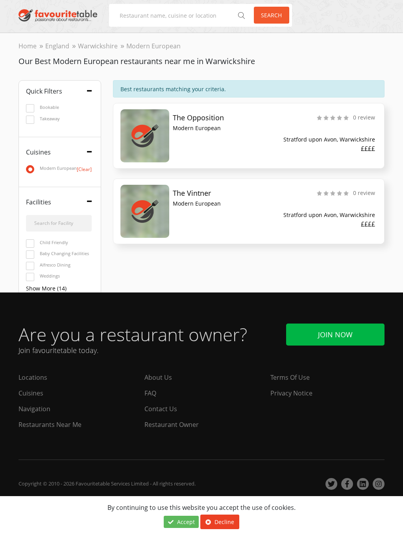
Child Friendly (54, 242)
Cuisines (30, 393)
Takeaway (50, 118)
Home (27, 46)
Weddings (50, 276)
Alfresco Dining (55, 265)
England (57, 46)
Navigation (34, 409)
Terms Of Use (290, 377)
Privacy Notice (291, 393)
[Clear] (84, 169)
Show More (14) (46, 288)
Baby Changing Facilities (64, 253)
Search (271, 15)
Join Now (335, 334)
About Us (158, 377)
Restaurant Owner (171, 424)
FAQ (150, 393)
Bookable (49, 107)
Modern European (66, 168)
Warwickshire (98, 46)
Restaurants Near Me (49, 424)
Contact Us (160, 409)
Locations (32, 377)
